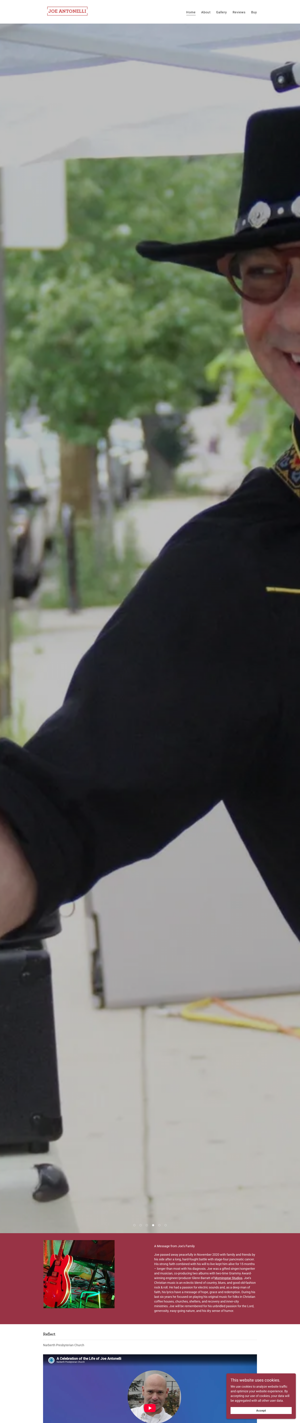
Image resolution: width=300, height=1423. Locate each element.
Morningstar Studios (228, 1278)
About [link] (206, 12)
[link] (67, 11)
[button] (134, 1225)
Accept (261, 1410)
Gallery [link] (221, 12)
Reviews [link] (239, 12)
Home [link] (191, 12)
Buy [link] (254, 12)
